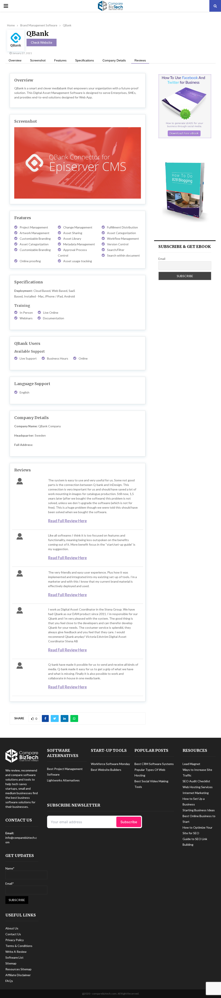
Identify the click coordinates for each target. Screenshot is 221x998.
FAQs (9, 981)
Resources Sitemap (18, 969)
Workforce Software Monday (110, 764)
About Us (11, 928)
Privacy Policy (14, 940)
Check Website (41, 42)
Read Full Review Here (67, 520)
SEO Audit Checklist (196, 781)
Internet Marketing (196, 793)
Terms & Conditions (18, 946)
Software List (14, 957)
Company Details (114, 60)
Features (60, 60)
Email (161, 258)
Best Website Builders (106, 769)
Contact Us (13, 934)
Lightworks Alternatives (63, 780)
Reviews (140, 60)
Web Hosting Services (198, 787)
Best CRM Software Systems (154, 764)
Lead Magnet (191, 764)
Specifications (84, 60)
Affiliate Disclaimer (18, 975)
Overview (15, 60)
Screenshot (38, 60)
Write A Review (16, 951)
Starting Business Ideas (199, 810)
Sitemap (10, 963)
